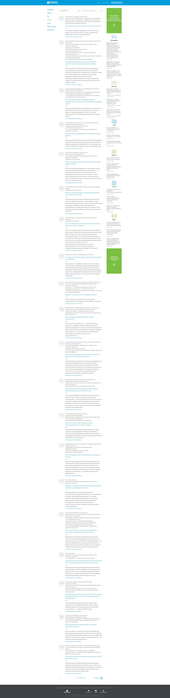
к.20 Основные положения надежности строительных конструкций (82, 517)
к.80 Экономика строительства (73, 122)
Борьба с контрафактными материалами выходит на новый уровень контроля (113, 176)
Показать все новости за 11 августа (74, 303)
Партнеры (91, 687)
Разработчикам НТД (98, 687)
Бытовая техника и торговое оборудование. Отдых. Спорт (80, 386)
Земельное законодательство (73, 51)
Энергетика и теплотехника (72, 221)
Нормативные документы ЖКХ (73, 190)
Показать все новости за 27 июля (73, 673)
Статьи (48, 23)
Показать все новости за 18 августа (74, 148)
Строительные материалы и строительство (76, 16)
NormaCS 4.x (106, 687)
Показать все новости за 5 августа (74, 439)
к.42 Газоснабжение (70, 650)
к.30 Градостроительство (71, 54)
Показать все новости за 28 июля (73, 641)
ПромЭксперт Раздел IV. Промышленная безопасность (79, 311)
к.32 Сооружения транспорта (72, 57)
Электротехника (90, 558)
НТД (48, 16)
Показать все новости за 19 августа (74, 118)
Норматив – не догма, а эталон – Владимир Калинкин (81, 294)
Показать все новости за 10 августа (74, 337)
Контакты (63, 687)
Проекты (49, 13)
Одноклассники (103, 692)
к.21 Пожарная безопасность (72, 519)
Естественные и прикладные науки (74, 452)
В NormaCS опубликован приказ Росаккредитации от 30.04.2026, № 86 (114, 143)
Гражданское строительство (72, 47)
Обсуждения (50, 9)
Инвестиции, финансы (70, 352)
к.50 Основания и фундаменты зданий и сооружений (78, 59)
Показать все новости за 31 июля (73, 549)
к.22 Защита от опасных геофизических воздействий (78, 521)
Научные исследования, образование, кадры (76, 450)
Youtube (96, 692)
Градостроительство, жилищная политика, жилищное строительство (83, 21)
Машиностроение (69, 307)
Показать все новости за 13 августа (74, 250)
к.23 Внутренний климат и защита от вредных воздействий (80, 52)
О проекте (58, 687)
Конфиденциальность (71, 687)
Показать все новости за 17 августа (74, 182)
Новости (49, 19)
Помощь (112, 687)
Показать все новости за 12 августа (74, 278)
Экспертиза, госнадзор (71, 254)
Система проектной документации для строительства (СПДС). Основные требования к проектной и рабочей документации (114, 73)
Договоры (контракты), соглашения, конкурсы (77, 381)
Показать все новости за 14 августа (74, 213)
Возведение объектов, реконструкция (75, 348)
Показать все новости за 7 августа (74, 375)
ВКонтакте (88, 692)
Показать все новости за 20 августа (74, 84)
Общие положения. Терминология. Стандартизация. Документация (82, 20)
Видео (114, 219)
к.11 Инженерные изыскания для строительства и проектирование (82, 95)
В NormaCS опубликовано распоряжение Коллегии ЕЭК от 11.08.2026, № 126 (113, 129)
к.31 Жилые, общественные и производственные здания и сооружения (83, 56)
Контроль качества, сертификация (74, 18)
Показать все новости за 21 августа (74, 36)
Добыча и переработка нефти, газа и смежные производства (81, 588)
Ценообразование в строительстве (74, 124)
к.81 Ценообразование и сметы (90, 122)
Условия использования (82, 687)
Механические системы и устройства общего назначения (80, 309)
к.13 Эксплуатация (80, 97)
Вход (99, 2)
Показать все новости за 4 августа (74, 475)
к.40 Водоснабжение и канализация (85, 650)
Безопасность (68, 42)
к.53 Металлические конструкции (73, 127)
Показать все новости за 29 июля (73, 611)
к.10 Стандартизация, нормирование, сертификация (78, 93)
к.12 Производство (70, 97)
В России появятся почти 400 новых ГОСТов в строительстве (83, 26)
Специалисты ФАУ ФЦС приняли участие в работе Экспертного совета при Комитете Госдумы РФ (114, 224)
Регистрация (105, 2)
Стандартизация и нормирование (92, 18)
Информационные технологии (91, 89)
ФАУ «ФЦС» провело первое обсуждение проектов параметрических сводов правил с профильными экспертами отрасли (83, 101)
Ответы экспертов (51, 26)
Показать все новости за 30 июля (73, 577)
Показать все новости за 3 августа (74, 508)
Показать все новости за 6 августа (74, 409)
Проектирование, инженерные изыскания (75, 23)
